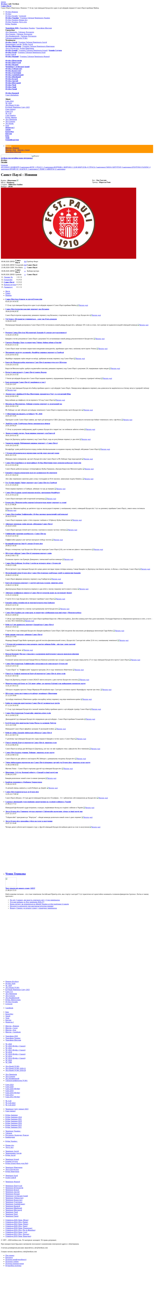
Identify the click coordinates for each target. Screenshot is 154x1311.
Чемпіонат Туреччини (13, 1202)
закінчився (15, 167)
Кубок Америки (11, 1115)
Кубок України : (11, 1141)
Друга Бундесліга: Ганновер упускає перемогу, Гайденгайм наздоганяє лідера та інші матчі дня (44, 811)
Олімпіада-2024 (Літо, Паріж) (16, 1222)
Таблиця (8, 1133)
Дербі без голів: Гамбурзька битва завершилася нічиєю (27, 423)
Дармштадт (8, 287)
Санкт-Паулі (6, 6)
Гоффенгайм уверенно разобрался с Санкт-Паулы (25, 534)
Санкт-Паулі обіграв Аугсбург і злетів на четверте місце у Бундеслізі (33, 563)
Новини (8, 295)
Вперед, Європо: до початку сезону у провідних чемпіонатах (33, 908)
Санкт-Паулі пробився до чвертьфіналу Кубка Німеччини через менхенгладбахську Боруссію (43, 463)
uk (2, 2)
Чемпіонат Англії (12, 1151)
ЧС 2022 (8, 1048)
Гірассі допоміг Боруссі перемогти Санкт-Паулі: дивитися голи (31, 743)
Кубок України (11, 24)
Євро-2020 (9, 1087)
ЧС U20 (8, 113)
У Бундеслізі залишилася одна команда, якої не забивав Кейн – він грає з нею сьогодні (40, 644)
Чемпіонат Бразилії (12, 1206)
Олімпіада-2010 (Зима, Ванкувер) (18, 1236)
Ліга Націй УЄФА (12, 105)
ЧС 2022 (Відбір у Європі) (15, 1050)
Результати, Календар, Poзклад (17, 1135)
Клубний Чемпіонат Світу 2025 (17, 107)
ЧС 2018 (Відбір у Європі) (15, 1054)
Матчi (7, 291)
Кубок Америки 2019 (13, 1121)
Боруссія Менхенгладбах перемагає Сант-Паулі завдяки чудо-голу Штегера (36, 362)
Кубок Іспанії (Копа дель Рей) (16, 1163)
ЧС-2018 (8, 1052)
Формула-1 (9, 128)
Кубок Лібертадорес (13, 1000)
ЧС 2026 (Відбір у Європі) (15, 1046)
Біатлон (8, 134)
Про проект (9, 1255)
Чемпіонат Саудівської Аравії (16, 1196)
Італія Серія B (10, 54)
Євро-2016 (9, 1091)
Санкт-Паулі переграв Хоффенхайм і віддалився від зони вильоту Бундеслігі (36, 664)
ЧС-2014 (8, 1056)
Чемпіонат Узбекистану (14, 1198)
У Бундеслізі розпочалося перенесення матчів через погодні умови (32, 453)
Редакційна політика (13, 1266)
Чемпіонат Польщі (12, 1194)
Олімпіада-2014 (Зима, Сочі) (16, 1232)
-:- (25, 267)
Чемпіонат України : (13, 1131)
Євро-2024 (9, 101)
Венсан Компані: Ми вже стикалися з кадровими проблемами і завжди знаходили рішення (42, 654)
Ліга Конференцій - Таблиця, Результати (20, 36)
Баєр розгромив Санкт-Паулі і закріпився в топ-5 (25, 382)
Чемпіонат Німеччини (13, 1167)
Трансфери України (27, 28)
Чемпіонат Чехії (11, 1214)
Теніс (7, 138)
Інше (7, 125)
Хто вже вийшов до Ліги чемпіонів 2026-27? (27, 902)
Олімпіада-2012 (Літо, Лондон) (17, 1234)
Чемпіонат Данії (11, 1212)
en (3, 2)
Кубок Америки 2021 (13, 1119)
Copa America (10, 115)
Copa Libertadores (12, 95)
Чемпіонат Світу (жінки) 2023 (16, 1109)
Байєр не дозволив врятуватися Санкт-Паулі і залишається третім (32, 703)
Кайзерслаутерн (10, 285)
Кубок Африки (11, 117)
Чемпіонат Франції (12, 1182)
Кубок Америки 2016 (13, 1123)
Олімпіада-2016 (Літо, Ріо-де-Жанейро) (20, 1230)
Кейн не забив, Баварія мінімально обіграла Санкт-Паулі (28, 733)
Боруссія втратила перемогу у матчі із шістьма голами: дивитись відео (34, 583)
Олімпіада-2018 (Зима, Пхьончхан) (18, 1228)
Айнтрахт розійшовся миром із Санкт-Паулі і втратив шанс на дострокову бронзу (38, 593)
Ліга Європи (10, 121)
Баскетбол (9, 132)
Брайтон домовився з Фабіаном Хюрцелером (23, 782)
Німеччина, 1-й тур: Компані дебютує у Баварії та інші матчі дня (31, 772)
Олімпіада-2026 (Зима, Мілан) (16, 1220)
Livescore (22, 16)
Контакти (9, 1257)
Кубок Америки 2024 (13, 1117)
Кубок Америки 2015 (13, 1125)
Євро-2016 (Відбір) (12, 1093)
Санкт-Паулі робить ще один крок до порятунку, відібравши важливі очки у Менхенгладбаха (43, 613)
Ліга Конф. (9, 123)
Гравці (7, 293)
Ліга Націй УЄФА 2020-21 (15, 1068)
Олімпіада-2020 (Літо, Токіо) (16, 1226)
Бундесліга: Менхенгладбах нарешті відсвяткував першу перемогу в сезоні (35, 502)
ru (5, 2)
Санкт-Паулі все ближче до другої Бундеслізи (23, 299)
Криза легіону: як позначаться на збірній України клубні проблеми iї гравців (39, 904)
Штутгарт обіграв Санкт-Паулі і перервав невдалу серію (28, 553)
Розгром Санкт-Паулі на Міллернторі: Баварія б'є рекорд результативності (36, 333)
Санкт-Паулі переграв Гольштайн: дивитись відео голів (28, 713)
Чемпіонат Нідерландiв (14, 1188)
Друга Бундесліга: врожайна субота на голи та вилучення (28, 821)
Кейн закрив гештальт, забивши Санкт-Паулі (23, 634)
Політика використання (14, 1264)
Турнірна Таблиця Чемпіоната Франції (35, 56)
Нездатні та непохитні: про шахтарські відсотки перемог (32, 906)
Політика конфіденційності (15, 1259)
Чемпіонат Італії (11, 1176)
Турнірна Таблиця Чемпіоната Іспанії (33, 50)
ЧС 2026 (8, 103)
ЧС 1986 (8, 1062)
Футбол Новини (11, 12)
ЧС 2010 (8, 1060)
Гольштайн (8, 280)
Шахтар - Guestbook (13, 1032)
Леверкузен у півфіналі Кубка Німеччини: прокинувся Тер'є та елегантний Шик (38, 394)
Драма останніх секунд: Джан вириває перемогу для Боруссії (30, 433)
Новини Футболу (12, 981)
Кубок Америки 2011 (13, 1127)
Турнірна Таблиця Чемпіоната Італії (31, 52)
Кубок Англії (28, 44)
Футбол (4, 4)
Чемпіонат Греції (11, 1216)
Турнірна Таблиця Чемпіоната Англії (32, 42)
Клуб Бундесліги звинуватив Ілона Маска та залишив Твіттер (30, 723)
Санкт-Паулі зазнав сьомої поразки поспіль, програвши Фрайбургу (32, 493)
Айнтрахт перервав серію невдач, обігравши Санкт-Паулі (28, 524)
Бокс (7, 136)
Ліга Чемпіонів (11, 119)
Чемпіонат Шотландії (13, 1210)
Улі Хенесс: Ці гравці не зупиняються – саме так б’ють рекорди (31, 319)
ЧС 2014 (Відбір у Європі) (15, 1058)
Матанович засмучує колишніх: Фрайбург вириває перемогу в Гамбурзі (34, 352)
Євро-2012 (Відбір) (12, 1097)
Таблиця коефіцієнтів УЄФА (16, 38)
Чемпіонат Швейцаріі (13, 1208)
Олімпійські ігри (12, 140)
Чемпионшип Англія (13, 44)
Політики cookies (12, 1261)
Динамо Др (8, 277)
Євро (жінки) (10, 109)
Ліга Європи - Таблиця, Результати (18, 34)
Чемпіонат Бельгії (12, 1190)
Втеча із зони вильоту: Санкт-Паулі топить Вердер (26, 372)
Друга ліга (9, 1147)
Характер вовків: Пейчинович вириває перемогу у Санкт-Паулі (31, 443)
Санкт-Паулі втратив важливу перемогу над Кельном (27, 309)
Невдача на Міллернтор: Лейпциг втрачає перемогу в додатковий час (33, 404)
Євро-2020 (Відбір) (12, 1089)
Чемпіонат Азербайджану (15, 1204)
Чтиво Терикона (15, 873)
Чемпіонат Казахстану (14, 1200)
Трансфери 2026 (11, 1036)
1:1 (25, 261)
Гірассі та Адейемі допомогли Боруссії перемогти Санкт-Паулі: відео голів (35, 674)
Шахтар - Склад (23, 150)
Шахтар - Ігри (10, 150)
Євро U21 (9, 111)
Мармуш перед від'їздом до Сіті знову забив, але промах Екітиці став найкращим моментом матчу (45, 683)
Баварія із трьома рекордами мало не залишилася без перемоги (31, 473)
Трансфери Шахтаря (44, 28)
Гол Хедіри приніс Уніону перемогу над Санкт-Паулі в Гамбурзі (31, 483)
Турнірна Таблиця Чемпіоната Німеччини (38, 46)
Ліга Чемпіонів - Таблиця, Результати (19, 32)
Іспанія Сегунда (11, 1161)
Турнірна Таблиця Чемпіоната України (35, 18)
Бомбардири (10, 1137)
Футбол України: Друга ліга (16, 22)
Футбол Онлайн (11, 16)
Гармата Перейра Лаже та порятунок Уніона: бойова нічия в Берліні (33, 342)
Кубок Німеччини (27, 48)
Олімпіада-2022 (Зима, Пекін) (16, 1224)
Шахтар (8, 146)
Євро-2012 (9, 1095)
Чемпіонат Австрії (12, 1192)
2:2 (25, 265)
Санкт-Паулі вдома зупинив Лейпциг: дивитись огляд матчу (30, 752)
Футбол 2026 (10, 983)
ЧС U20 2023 (10, 1103)
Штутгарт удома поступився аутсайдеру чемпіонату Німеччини (31, 693)
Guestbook (9, 1008)
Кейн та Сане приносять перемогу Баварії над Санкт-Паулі (29, 625)
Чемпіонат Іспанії (12, 1159)
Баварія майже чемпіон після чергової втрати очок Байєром (30, 603)
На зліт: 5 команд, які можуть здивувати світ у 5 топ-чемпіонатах (35, 900)
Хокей (7, 130)
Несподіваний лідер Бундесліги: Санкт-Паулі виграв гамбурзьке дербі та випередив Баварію (43, 573)
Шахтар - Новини (12, 148)
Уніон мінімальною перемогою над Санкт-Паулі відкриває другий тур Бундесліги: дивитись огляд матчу (47, 762)
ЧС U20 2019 (10, 1105)
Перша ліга (9, 1145)
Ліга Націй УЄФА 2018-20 (15, 1070)
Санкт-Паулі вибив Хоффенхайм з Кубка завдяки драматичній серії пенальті (36, 514)
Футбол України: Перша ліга (16, 20)
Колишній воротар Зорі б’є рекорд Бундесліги (24, 544)
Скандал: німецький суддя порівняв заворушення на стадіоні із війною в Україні (38, 802)
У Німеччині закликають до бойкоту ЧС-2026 (23, 414)
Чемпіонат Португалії (13, 1186)
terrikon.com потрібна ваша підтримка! (17, 158)
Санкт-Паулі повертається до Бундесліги (22, 792)
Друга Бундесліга (12, 48)
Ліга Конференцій (12, 998)
